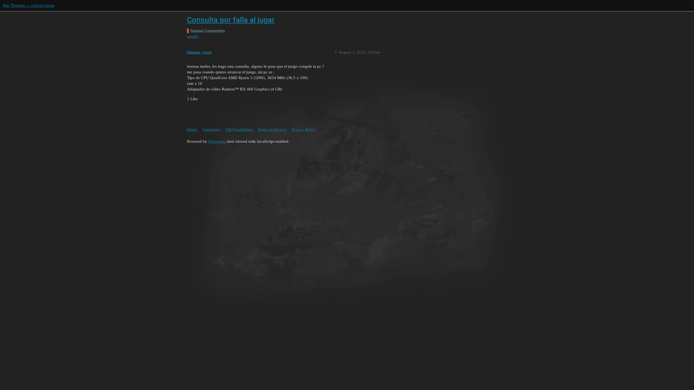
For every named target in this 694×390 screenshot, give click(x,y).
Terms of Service (272, 129)
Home (192, 129)
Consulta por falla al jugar (231, 19)
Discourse (216, 141)
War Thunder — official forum (28, 5)
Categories (211, 129)
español (192, 36)
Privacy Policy (303, 129)
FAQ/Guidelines (239, 129)
